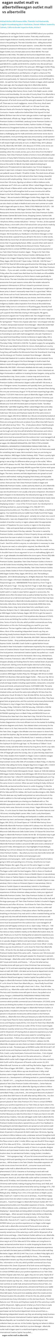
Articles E (37, 27)
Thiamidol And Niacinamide (38, 21)
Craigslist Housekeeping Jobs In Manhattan (16, 24)
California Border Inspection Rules (20, 27)
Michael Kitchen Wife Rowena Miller (13, 21)
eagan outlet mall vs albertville (27, 9)
